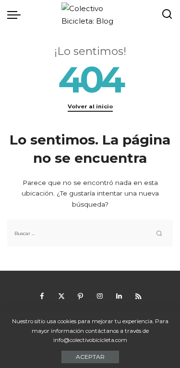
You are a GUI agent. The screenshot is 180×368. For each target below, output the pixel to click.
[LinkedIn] (119, 296)
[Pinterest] (80, 296)
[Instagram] (99, 296)
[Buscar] (167, 14)
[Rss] (138, 296)
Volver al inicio (90, 106)
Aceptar (90, 356)
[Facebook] (42, 296)
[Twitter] (61, 296)
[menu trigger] (16, 14)
